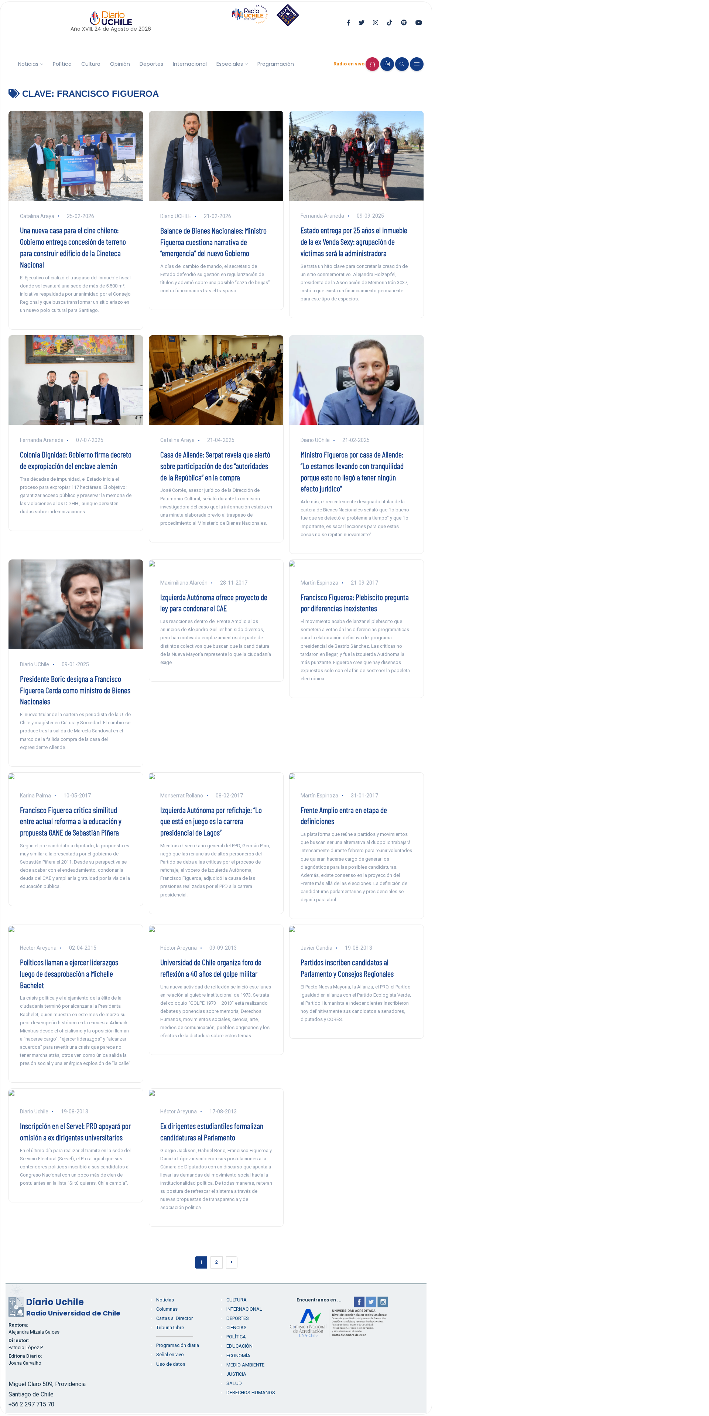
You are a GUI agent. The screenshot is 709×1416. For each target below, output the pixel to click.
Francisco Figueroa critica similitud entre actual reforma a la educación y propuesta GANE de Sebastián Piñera (70, 821)
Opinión (120, 64)
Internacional (190, 64)
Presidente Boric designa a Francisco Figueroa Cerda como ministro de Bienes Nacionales (75, 690)
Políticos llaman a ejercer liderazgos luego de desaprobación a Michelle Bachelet (69, 973)
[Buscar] (402, 64)
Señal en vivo (170, 1354)
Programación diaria (177, 1345)
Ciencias (236, 1327)
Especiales (229, 64)
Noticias (28, 64)
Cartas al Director (174, 1318)
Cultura (90, 64)
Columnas (167, 1309)
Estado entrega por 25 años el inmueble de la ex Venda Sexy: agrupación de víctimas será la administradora (354, 241)
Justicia (236, 1374)
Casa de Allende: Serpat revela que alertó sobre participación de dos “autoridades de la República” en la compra (215, 465)
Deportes (151, 64)
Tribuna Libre (170, 1327)
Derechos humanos (250, 1392)
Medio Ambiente (245, 1365)
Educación (239, 1346)
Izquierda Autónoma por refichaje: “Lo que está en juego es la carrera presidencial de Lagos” (211, 821)
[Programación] (387, 64)
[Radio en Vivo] (372, 64)
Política (62, 64)
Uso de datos (170, 1364)
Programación (275, 64)
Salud (234, 1383)
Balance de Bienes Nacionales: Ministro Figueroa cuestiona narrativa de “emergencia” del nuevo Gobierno (213, 241)
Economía (238, 1355)
